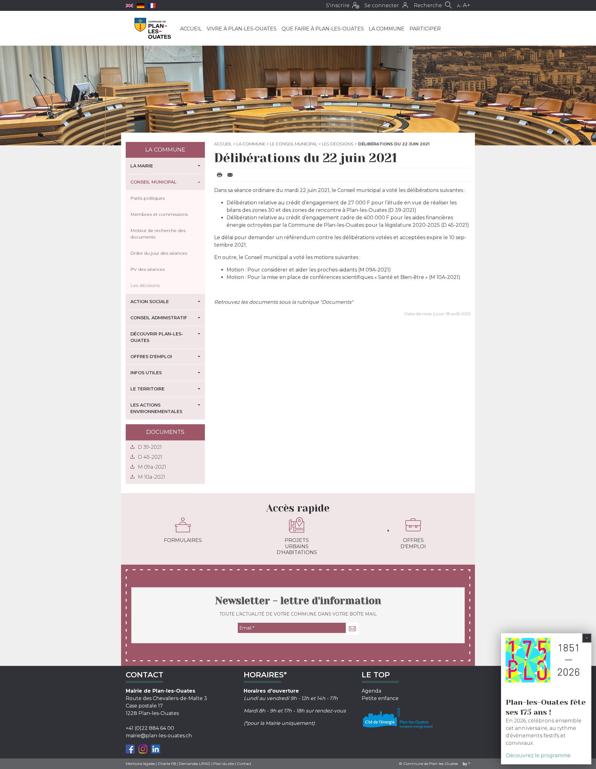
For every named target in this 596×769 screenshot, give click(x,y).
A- (459, 5)
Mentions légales (140, 763)
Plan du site (223, 763)
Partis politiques (147, 198)
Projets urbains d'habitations (297, 546)
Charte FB (167, 763)
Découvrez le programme (538, 755)
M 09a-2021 (152, 467)
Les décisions (338, 143)
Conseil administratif (158, 318)
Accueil (191, 29)
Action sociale (149, 301)
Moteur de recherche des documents (158, 234)
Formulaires (183, 540)
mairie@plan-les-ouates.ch (159, 736)
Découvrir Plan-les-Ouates (156, 337)
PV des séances (147, 269)
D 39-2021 (150, 447)
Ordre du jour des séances (158, 253)
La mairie (141, 166)
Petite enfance (380, 698)
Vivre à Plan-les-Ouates (242, 29)
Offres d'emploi (151, 356)
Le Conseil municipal (293, 143)
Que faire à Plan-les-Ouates (323, 29)
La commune (386, 29)
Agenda (371, 691)
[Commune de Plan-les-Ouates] (153, 28)
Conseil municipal (153, 182)
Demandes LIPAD (194, 763)
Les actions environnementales (156, 408)
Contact (244, 763)
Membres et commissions (159, 214)
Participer (425, 29)
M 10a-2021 (151, 477)
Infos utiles (146, 372)
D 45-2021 (150, 457)
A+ (466, 5)
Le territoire (147, 389)
